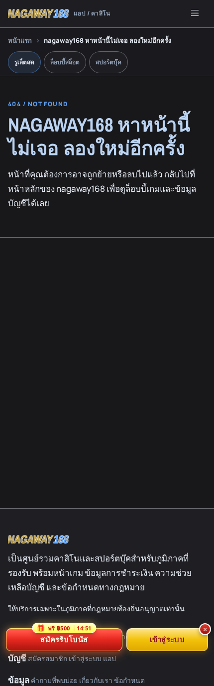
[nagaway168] (39, 539)
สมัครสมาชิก (47, 658)
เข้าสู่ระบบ (85, 658)
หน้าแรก (20, 40)
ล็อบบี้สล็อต (65, 62)
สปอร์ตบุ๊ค (108, 62)
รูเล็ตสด (24, 62)
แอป (109, 658)
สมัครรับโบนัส (64, 636)
